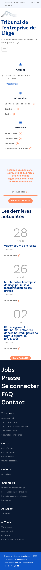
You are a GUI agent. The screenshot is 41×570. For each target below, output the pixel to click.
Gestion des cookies (13, 563)
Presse (10, 378)
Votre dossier (7, 527)
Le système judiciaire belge (13, 487)
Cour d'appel (7, 448)
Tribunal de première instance (14, 426)
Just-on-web (7, 531)
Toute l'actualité (20, 358)
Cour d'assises (7, 456)
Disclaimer (9, 559)
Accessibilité (28, 563)
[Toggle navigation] (4, 49)
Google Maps (12, 84)
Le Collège (6, 474)
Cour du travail (7, 452)
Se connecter (20, 386)
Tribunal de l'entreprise (11, 435)
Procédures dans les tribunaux (14, 496)
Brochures (35, 2)
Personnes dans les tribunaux (14, 492)
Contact (13, 402)
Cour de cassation (9, 461)
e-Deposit (5, 535)
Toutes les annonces (20, 200)
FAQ (7, 394)
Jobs (8, 370)
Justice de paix (8, 418)
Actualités (5, 513)
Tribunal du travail (9, 430)
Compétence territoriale (12, 539)
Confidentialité (21, 559)
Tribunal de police (9, 422)
